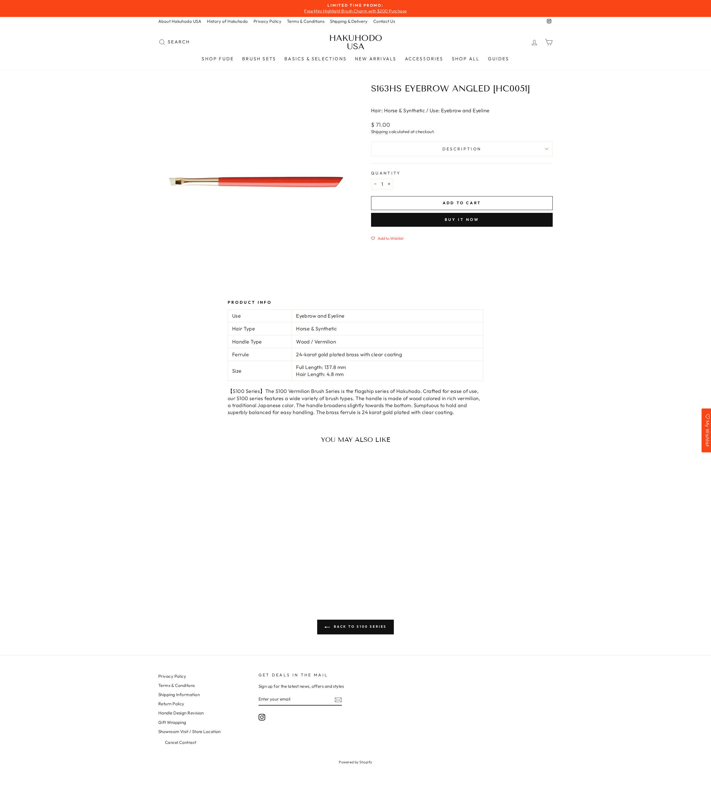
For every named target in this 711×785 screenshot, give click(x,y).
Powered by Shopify (355, 762)
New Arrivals (375, 58)
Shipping (379, 131)
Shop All (466, 58)
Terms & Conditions (305, 21)
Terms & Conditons (176, 685)
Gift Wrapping (172, 722)
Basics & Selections (315, 58)
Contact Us (384, 21)
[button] (387, 238)
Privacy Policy (267, 21)
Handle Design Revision (181, 713)
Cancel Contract (180, 742)
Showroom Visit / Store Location (189, 731)
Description (462, 148)
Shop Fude (218, 58)
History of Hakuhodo (227, 21)
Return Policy (171, 703)
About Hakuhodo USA (179, 21)
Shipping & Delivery (349, 21)
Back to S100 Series (359, 626)
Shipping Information (179, 694)
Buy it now (462, 219)
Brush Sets (259, 58)
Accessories (424, 58)
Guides (498, 58)
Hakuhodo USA (355, 42)
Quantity (386, 173)
